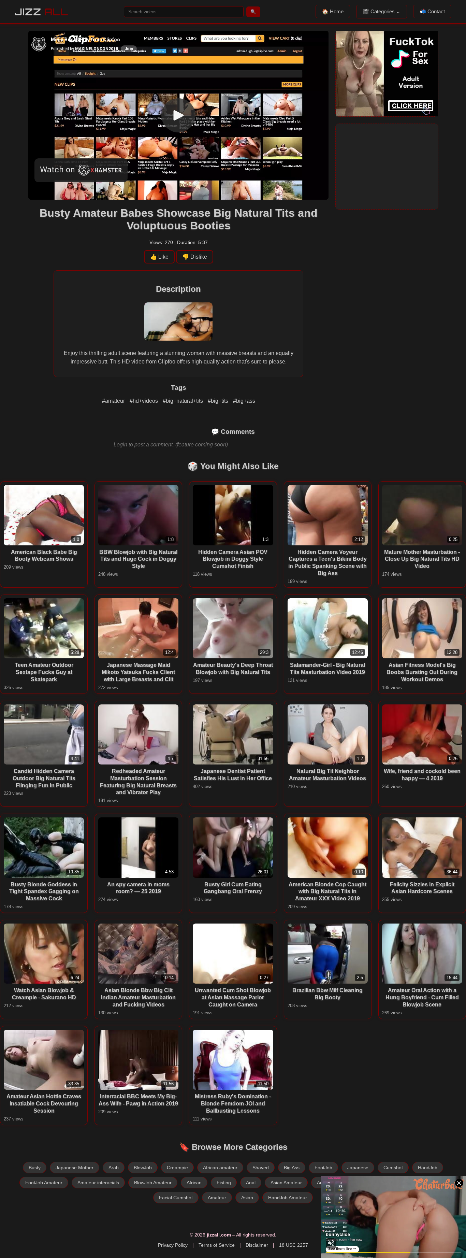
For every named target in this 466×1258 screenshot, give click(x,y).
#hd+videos (144, 401)
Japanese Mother (74, 1167)
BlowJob (143, 1167)
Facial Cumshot (176, 1197)
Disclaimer (257, 1245)
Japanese (357, 1167)
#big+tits (219, 401)
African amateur (220, 1167)
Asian (247, 1197)
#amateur (114, 401)
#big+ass (244, 401)
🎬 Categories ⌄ (382, 11)
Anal (251, 1182)
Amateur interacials (98, 1182)
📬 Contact (432, 11)
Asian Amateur (286, 1182)
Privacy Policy (173, 1245)
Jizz (41, 12)
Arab (113, 1167)
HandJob (427, 1167)
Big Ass (292, 1167)
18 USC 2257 (293, 1245)
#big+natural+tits (183, 401)
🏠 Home (333, 11)
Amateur (217, 1197)
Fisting (224, 1182)
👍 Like (159, 257)
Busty (35, 1167)
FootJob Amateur (43, 1182)
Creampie (177, 1167)
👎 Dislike (194, 257)
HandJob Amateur (287, 1197)
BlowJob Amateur (153, 1182)
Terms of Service (217, 1245)
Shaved (260, 1167)
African (194, 1182)
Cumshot (393, 1167)
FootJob (323, 1167)
